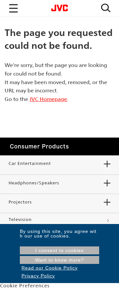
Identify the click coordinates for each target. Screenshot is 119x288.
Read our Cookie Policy (49, 268)
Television (20, 219)
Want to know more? (59, 260)
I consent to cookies (59, 250)
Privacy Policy (38, 275)
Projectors (20, 202)
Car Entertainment (30, 163)
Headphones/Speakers (34, 182)
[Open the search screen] (105, 8)
